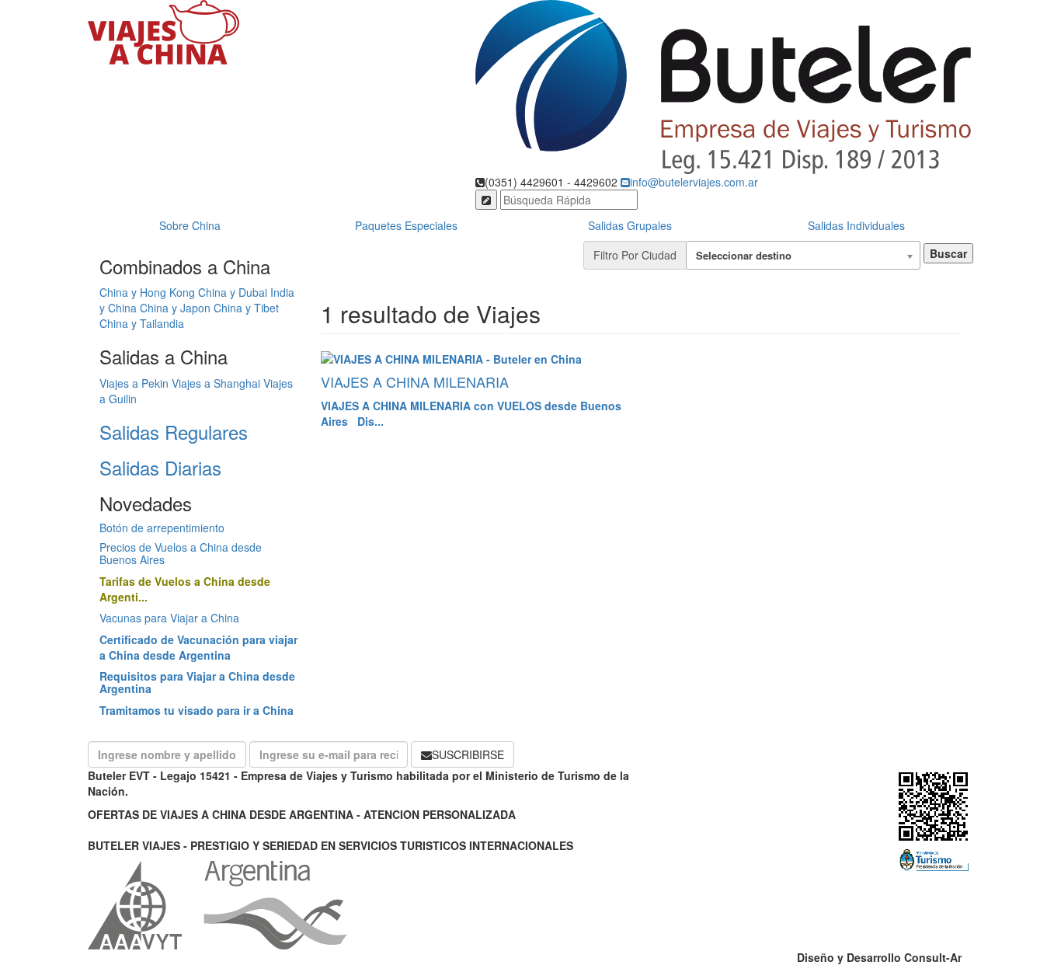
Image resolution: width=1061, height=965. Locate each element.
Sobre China (190, 225)
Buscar (948, 253)
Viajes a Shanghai (216, 383)
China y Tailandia (141, 323)
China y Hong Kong (147, 292)
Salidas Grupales (630, 225)
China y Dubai (232, 292)
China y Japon (175, 307)
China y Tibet (246, 307)
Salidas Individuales (856, 225)
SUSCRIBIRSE (468, 754)
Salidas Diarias (160, 467)
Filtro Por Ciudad (635, 255)
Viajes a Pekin (134, 383)
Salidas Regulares (173, 431)
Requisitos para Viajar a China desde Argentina (197, 681)
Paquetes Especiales (406, 225)
